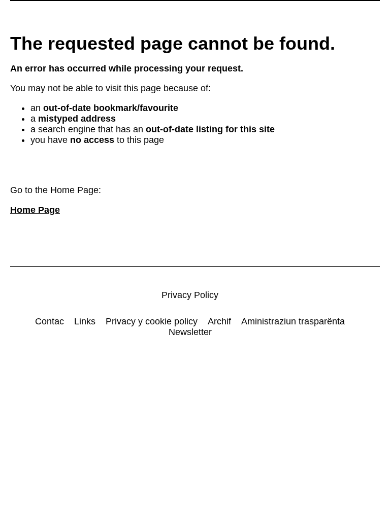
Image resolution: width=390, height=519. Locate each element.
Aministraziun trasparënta (293, 321)
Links (84, 321)
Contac (49, 321)
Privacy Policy (189, 295)
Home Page (35, 210)
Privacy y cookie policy (152, 321)
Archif (219, 321)
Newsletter (190, 332)
